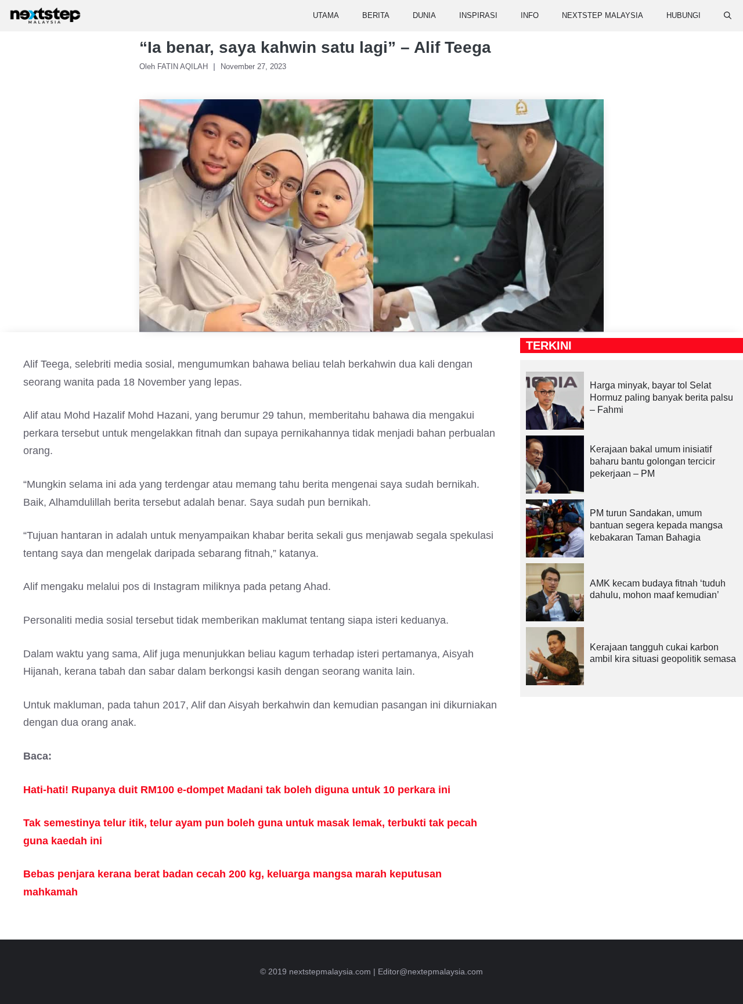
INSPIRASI (478, 15)
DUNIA (424, 15)
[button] (727, 15)
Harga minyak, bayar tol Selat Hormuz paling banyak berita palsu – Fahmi (661, 397)
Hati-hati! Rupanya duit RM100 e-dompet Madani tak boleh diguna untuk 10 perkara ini (236, 790)
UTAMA (326, 15)
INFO (530, 15)
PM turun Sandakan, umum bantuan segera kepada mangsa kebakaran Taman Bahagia (656, 525)
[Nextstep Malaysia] (45, 15)
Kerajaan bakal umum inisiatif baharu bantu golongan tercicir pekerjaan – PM (652, 461)
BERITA (375, 15)
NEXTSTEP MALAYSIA (602, 15)
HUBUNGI (683, 15)
